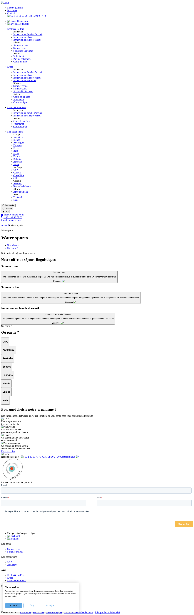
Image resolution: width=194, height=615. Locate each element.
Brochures (12, 10)
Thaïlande (18, 197)
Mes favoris (23, 23)
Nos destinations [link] (15, 131)
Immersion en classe (23, 37)
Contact (11, 13)
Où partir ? (12, 248)
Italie (15, 151)
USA (15, 170)
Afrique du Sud (20, 191)
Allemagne (18, 142)
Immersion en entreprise (24, 80)
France (16, 156)
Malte (16, 153)
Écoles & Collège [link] (15, 29)
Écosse (16, 148)
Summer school (20, 45)
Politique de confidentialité (107, 612)
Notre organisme (15, 7)
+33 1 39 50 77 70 (36, 16)
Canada (17, 172)
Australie (17, 183)
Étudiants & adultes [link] (16, 107)
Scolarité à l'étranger (23, 50)
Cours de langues (21, 97)
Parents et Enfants (21, 59)
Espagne (17, 145)
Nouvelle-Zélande (22, 186)
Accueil (5, 225)
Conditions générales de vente (78, 612)
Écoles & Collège (15, 575)
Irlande (16, 140)
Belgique (17, 159)
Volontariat (18, 56)
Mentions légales (54, 612)
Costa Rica (18, 175)
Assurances (25, 612)
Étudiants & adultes (16, 580)
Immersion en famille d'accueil (27, 34)
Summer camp (20, 48)
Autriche (17, 161)
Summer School (15, 551)
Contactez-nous (68, 456)
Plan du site (38, 612)
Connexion (22, 21)
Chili (15, 178)
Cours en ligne (20, 61)
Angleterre (18, 137)
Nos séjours (12, 245)
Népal (16, 200)
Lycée (10, 577)
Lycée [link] (10, 67)
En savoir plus (8, 451)
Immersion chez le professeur (27, 40)
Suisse (16, 164)
